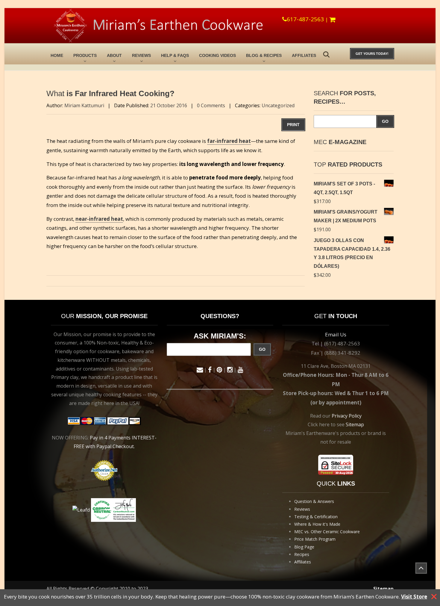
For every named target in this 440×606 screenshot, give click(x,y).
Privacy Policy (347, 415)
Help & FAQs (175, 55)
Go (385, 121)
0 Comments (211, 105)
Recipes (301, 554)
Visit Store (414, 596)
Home (57, 55)
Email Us (335, 334)
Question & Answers (314, 501)
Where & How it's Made (317, 524)
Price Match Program (315, 539)
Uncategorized (278, 105)
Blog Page (304, 547)
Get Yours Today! (372, 53)
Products (85, 55)
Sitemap (355, 424)
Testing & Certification (316, 516)
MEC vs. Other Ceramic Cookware (327, 531)
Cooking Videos (217, 55)
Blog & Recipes (264, 55)
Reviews (141, 55)
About (114, 55)
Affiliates (304, 55)
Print (293, 124)
